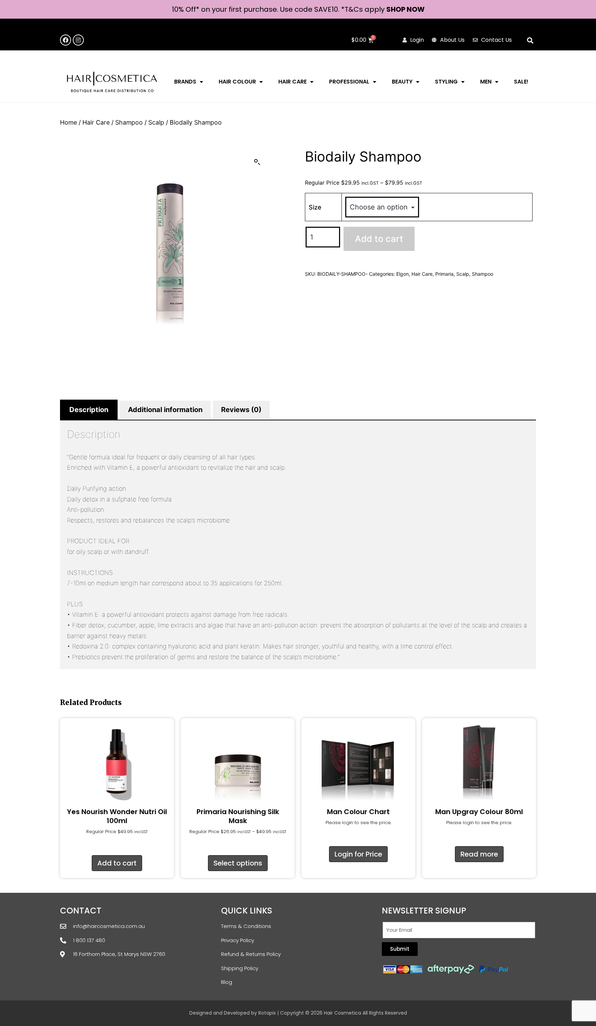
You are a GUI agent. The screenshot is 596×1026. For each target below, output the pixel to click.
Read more (479, 854)
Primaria (444, 274)
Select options (237, 863)
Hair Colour (237, 82)
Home (68, 122)
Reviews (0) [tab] (241, 409)
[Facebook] (65, 40)
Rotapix (267, 1012)
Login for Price (358, 854)
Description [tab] (88, 409)
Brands (185, 82)
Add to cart (379, 238)
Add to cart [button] (117, 863)
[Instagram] (78, 40)
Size (315, 207)
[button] (530, 40)
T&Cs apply (365, 9)
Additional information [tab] (165, 409)
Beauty (402, 82)
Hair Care (292, 82)
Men (485, 82)
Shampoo (129, 122)
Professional (349, 82)
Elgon (402, 274)
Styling (446, 82)
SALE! (521, 82)
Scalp (156, 122)
